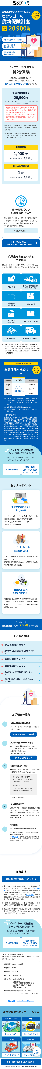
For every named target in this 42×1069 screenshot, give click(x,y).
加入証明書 (15, 837)
